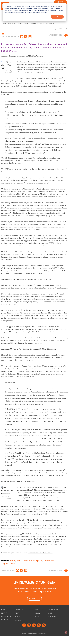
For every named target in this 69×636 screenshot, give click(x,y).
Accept (57, 16)
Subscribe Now (34, 598)
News (36, 609)
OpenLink (39, 561)
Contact (4, 613)
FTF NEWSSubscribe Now (60, 2)
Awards (17, 616)
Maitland (32, 561)
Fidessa (12, 561)
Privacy (37, 613)
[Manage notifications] (66, 632)
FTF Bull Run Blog (54, 609)
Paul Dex (47, 561)
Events (17, 613)
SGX (52, 561)
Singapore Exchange (8, 564)
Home (3, 609)
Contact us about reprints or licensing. (40, 553)
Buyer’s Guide (52, 616)
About (50, 613)
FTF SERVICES (19, 609)
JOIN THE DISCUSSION (54, 35)
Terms (36, 616)
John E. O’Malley (22, 561)
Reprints (18, 620)
